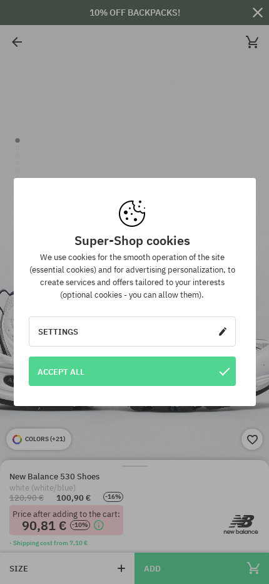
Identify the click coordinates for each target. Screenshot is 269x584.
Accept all (61, 371)
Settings (58, 331)
